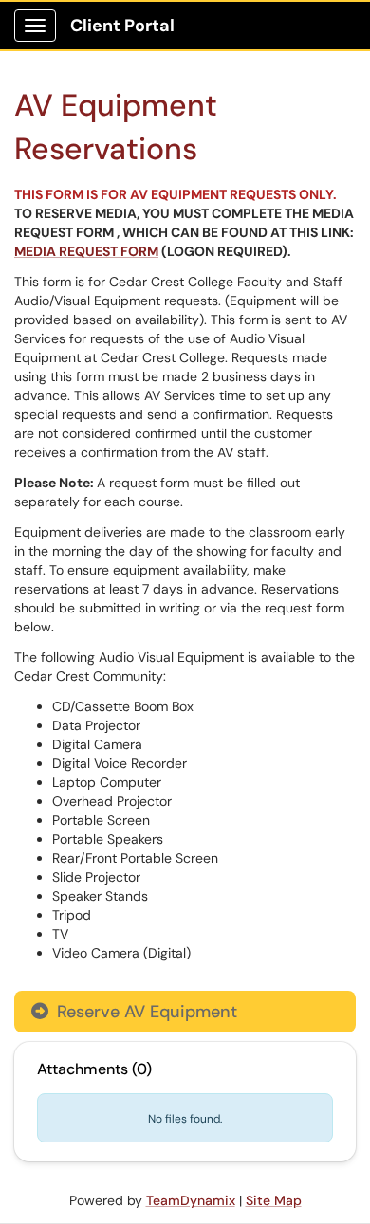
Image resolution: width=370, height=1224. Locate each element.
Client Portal (122, 25)
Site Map (274, 1200)
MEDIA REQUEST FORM (86, 251)
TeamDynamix (190, 1200)
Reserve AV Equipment (144, 1011)
